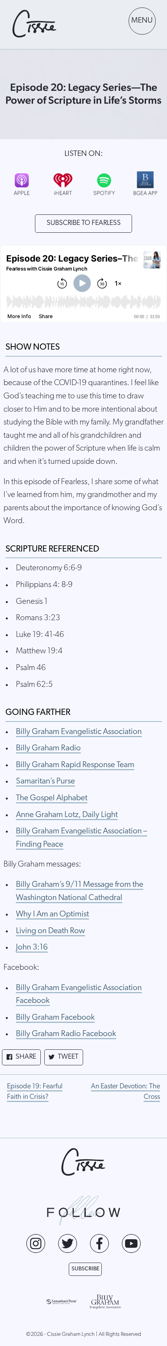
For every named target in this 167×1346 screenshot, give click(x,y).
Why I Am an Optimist (52, 914)
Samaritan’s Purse (45, 781)
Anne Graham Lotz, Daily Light (67, 815)
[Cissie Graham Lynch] (34, 24)
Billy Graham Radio (48, 748)
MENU (142, 21)
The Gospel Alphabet (51, 798)
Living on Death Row (50, 931)
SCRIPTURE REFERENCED (52, 549)
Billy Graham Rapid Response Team (75, 765)
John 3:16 (32, 947)
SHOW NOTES (32, 347)
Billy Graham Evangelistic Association (79, 732)
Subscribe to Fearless (84, 223)
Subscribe (85, 1269)
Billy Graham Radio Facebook (66, 1034)
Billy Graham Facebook (55, 1017)
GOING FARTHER (37, 712)
